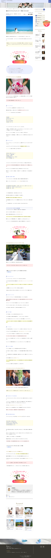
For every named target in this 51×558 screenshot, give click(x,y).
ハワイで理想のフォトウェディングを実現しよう (15, 72)
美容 (37, 23)
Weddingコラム (39, 17)
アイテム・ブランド (39, 19)
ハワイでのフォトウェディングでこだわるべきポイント (15, 70)
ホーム (6, 8)
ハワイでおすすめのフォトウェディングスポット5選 (15, 69)
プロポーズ (38, 21)
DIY (37, 25)
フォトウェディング (10, 8)
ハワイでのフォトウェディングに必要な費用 (14, 68)
